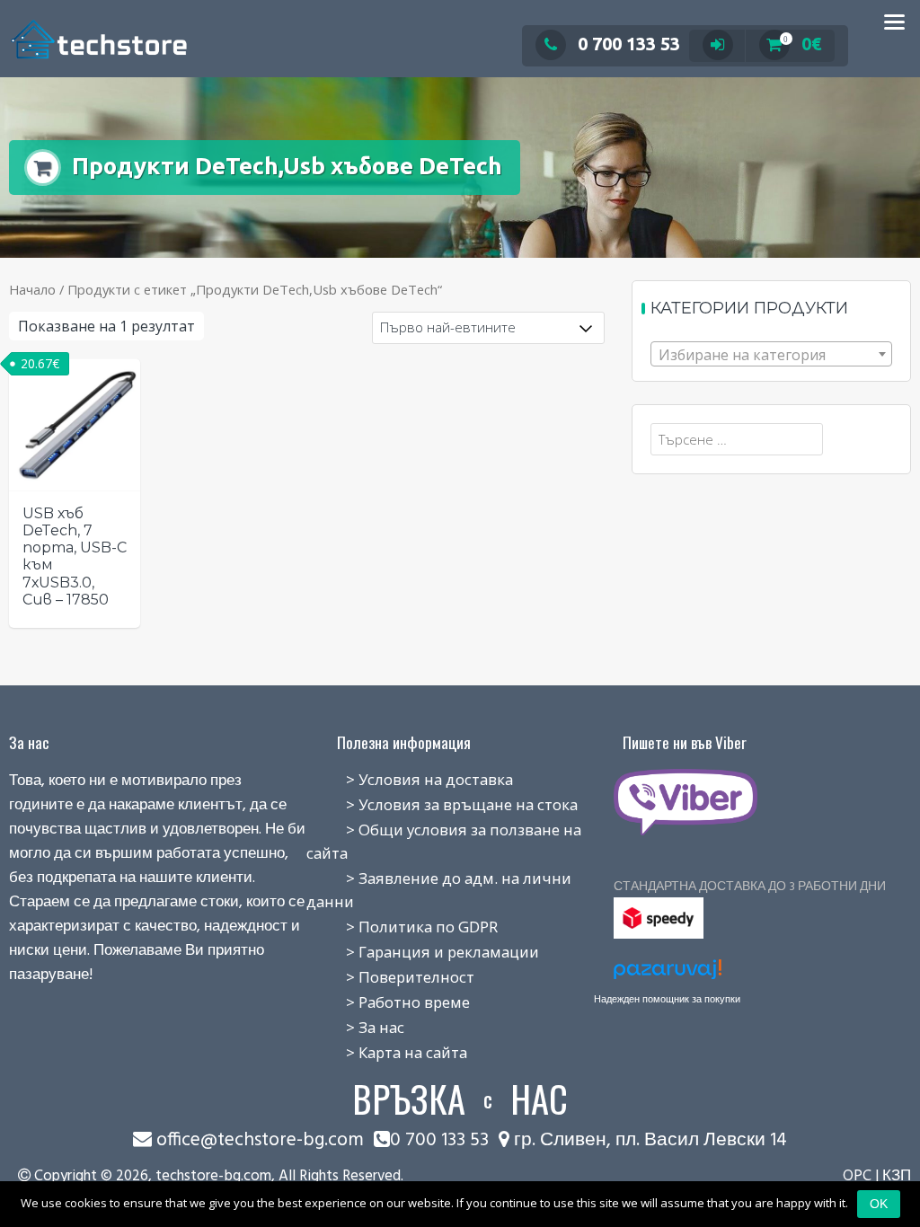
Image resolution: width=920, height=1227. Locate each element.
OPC (857, 1176)
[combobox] (771, 353)
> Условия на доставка (409, 779)
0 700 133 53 (629, 43)
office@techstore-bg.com (260, 1140)
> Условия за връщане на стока (442, 804)
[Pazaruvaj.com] (667, 974)
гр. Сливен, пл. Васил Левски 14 (648, 1140)
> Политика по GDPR (402, 926)
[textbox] (771, 354)
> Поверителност (390, 977)
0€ (802, 43)
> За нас (355, 1027)
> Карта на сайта (386, 1052)
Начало (32, 289)
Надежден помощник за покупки (667, 998)
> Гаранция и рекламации (422, 951)
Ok (879, 1203)
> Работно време (388, 1002)
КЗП (896, 1176)
